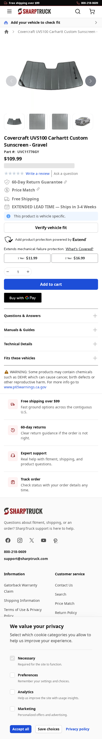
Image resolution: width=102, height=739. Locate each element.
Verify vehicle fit (51, 227)
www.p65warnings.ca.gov (25, 387)
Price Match (65, 603)
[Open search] (77, 11)
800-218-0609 (15, 551)
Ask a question (66, 173)
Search (60, 594)
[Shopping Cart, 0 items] (92, 11)
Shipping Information (22, 600)
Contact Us (64, 585)
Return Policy (66, 612)
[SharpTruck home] (34, 11)
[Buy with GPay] (23, 298)
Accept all (20, 729)
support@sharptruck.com (26, 558)
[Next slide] (90, 81)
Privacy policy (77, 729)
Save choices (48, 729)
